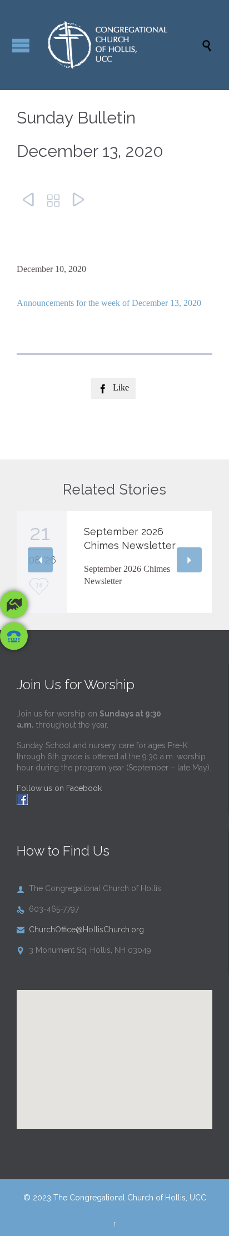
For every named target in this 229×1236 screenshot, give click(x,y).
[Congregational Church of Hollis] (120, 45)
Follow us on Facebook (59, 788)
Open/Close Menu (21, 45)
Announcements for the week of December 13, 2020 (109, 303)
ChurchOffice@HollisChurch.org (80, 929)
